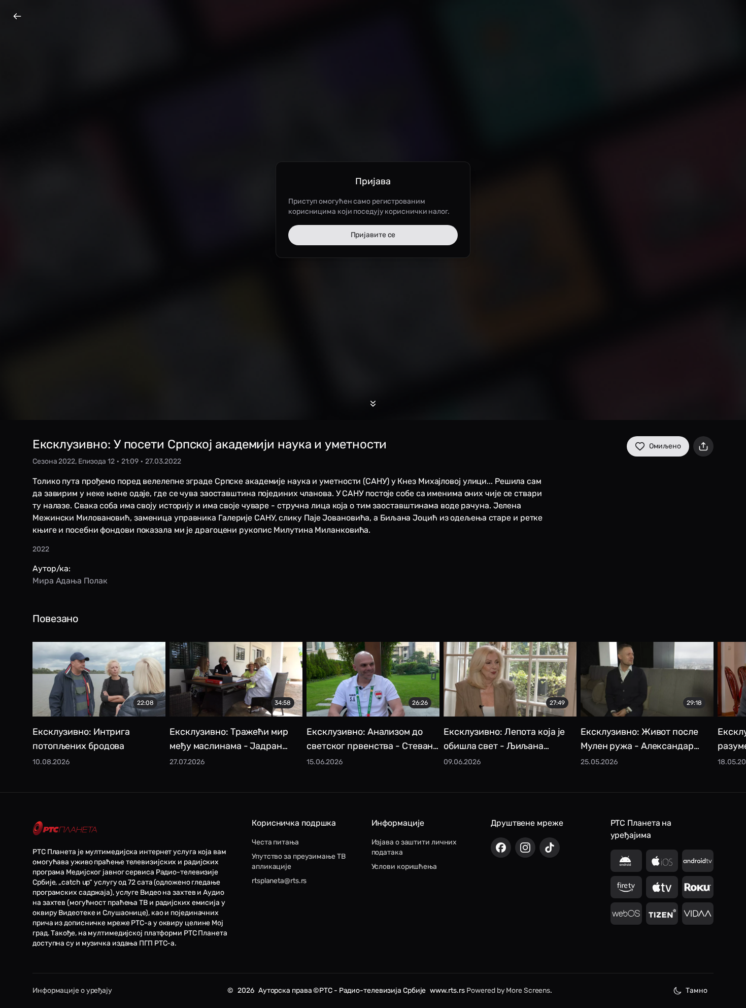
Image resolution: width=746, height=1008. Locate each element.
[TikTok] (549, 847)
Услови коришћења (404, 866)
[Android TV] (698, 861)
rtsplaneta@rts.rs (279, 880)
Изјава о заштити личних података (414, 847)
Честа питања (275, 842)
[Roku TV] (698, 887)
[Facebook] (501, 847)
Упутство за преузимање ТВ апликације (299, 861)
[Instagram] (525, 847)
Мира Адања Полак (69, 581)
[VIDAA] (698, 913)
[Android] (626, 861)
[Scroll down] (373, 404)
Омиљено (665, 446)
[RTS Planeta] (64, 828)
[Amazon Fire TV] (626, 887)
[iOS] (662, 861)
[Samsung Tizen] (662, 913)
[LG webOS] (626, 913)
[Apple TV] (662, 887)
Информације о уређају (72, 990)
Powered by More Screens (508, 990)
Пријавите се (373, 235)
